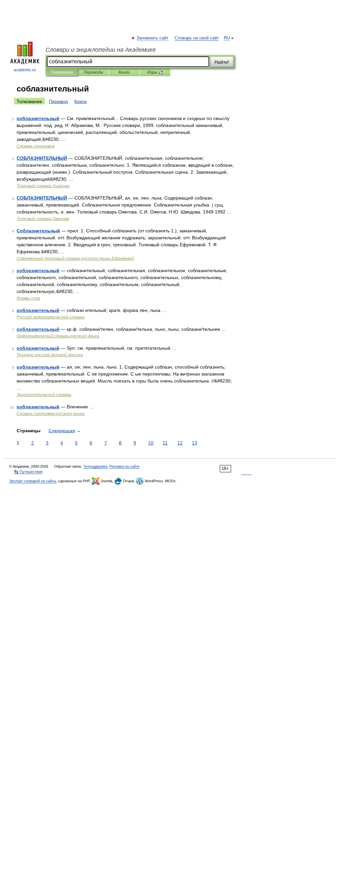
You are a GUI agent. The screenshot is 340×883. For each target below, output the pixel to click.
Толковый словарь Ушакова (43, 186)
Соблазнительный (38, 230)
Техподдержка (95, 466)
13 (194, 442)
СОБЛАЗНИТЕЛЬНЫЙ (42, 158)
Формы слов (28, 298)
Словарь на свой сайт (197, 38)
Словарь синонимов (35, 146)
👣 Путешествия (28, 472)
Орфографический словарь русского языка (58, 336)
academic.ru (25, 70)
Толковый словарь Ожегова (43, 218)
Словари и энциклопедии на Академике (100, 49)
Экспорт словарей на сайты (32, 481)
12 (180, 442)
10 (150, 442)
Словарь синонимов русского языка (51, 413)
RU (227, 38)
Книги (124, 72)
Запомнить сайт (152, 38)
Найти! (221, 62)
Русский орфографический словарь (51, 317)
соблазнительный (38, 118)
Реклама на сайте (124, 466)
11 (165, 442)
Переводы (93, 72)
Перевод (58, 101)
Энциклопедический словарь (44, 394)
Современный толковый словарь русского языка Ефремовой (75, 258)
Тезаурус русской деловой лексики (50, 355)
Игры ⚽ (155, 72)
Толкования (61, 72)
